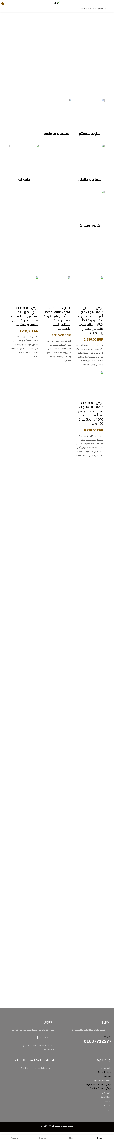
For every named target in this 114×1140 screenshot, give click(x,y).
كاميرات (24, 179)
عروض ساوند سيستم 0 (102, 1080)
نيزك (43, 1126)
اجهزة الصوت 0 (104, 1072)
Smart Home (106, 1097)
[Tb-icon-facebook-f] (110, 1051)
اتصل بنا (108, 1110)
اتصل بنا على (106, 1036)
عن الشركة (107, 1106)
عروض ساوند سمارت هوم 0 (98, 1084)
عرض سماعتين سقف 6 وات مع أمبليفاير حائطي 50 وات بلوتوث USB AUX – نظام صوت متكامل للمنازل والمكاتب (90, 320)
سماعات (107, 1076)
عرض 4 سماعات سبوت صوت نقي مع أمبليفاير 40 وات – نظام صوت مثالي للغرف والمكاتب (24, 316)
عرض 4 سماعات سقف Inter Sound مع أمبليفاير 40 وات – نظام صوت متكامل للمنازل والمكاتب (57, 318)
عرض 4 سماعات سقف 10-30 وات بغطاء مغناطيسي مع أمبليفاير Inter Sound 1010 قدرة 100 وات (90, 413)
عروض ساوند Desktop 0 (100, 1088)
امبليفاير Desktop (57, 133)
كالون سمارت (89, 225)
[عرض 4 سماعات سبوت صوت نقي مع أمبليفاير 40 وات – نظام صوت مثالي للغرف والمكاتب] (24, 290)
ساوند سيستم (90, 133)
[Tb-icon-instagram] (105, 1051)
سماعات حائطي (89, 179)
